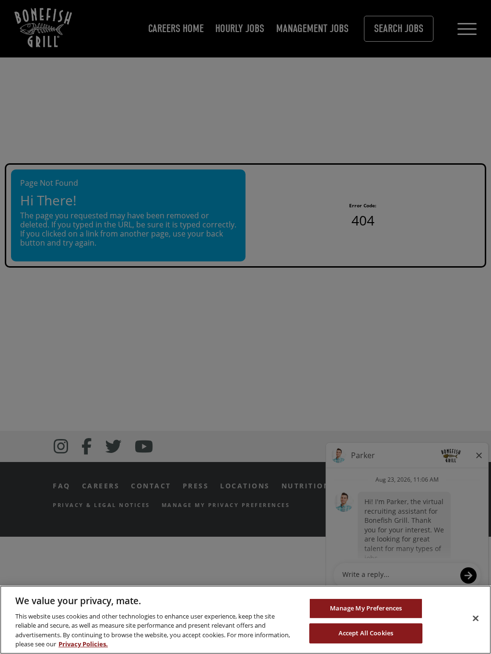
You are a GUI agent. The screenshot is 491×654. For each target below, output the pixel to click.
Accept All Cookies (366, 633)
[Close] (475, 618)
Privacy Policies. (83, 644)
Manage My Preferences (366, 608)
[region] (245, 620)
